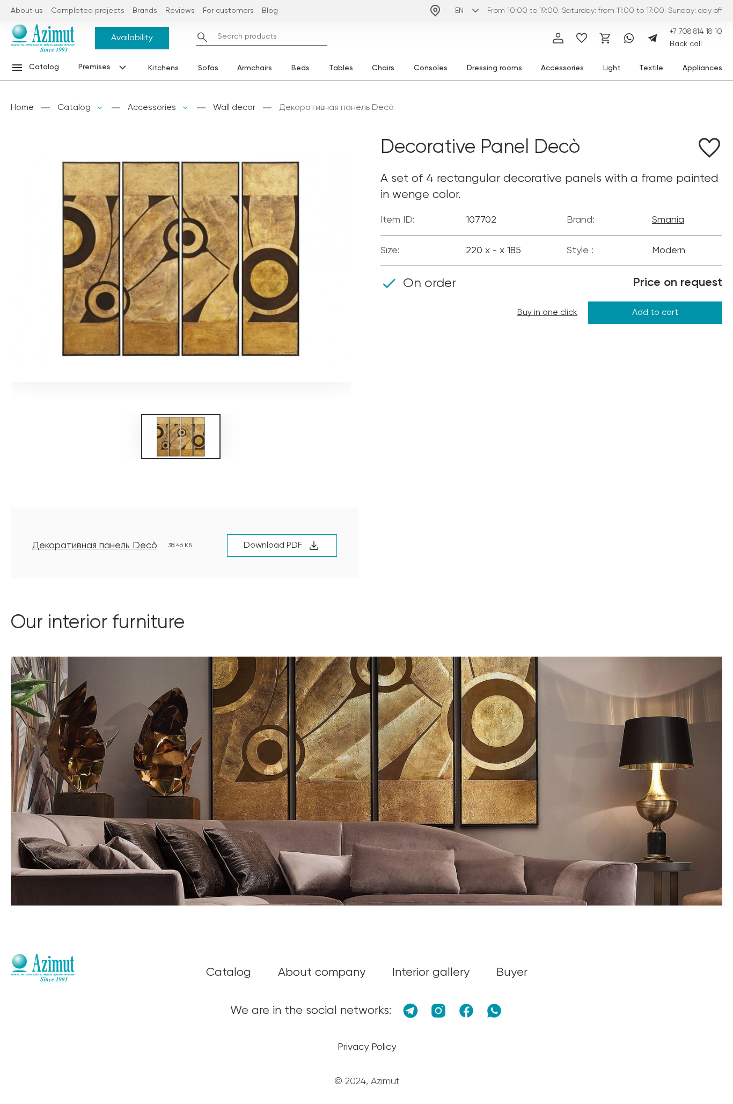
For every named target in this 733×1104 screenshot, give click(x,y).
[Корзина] (605, 38)
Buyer (511, 972)
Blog (270, 10)
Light (611, 68)
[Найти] (202, 37)
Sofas (208, 68)
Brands (145, 10)
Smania (668, 220)
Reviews (180, 10)
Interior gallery (431, 972)
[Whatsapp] (628, 38)
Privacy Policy (367, 1047)
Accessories (562, 68)
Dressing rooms (494, 68)
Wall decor (234, 108)
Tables (341, 68)
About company (321, 972)
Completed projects (87, 10)
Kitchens (163, 68)
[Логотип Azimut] (43, 38)
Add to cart (655, 312)
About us (27, 10)
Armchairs (254, 68)
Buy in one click (547, 312)
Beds (300, 68)
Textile (651, 68)
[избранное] (581, 38)
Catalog (74, 108)
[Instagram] (438, 1010)
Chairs (383, 68)
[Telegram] (652, 38)
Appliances (702, 68)
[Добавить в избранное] (709, 149)
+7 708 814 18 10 (696, 31)
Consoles (431, 68)
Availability (132, 38)
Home (22, 108)
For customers (228, 10)
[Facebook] (466, 1010)
